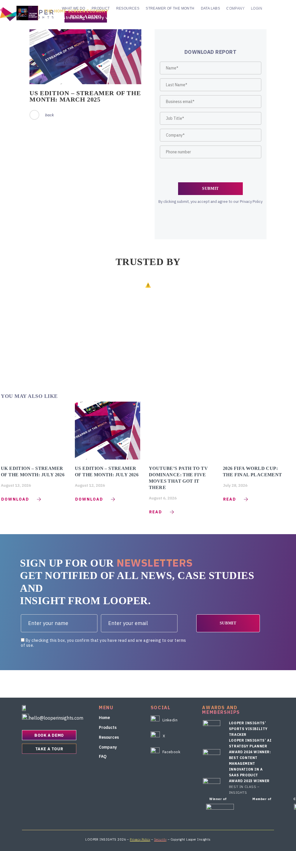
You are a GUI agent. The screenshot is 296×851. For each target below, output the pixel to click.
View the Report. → (253, 13)
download (15, 499)
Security (160, 839)
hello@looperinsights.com (56, 718)
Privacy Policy (140, 839)
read (155, 511)
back (49, 114)
